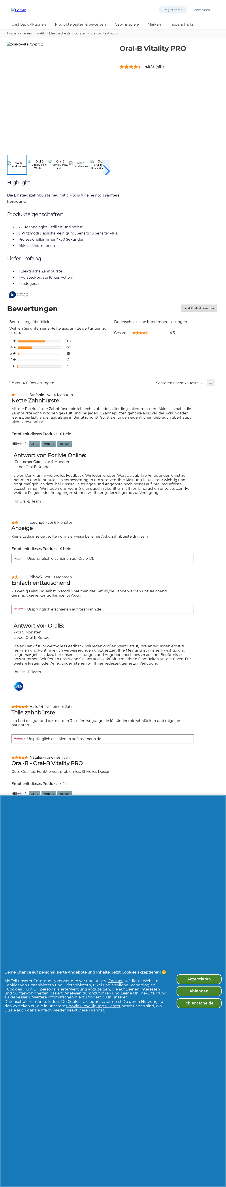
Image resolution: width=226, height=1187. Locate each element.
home (11, 33)
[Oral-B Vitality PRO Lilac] (58, 165)
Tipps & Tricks (182, 24)
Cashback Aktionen (28, 24)
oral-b (40, 33)
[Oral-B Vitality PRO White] (38, 165)
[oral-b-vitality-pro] (79, 165)
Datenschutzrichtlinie (25, 1001)
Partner (115, 981)
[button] (173, 9)
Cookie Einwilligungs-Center (93, 1006)
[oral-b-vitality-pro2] (17, 165)
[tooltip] (20, 295)
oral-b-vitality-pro (104, 33)
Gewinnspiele (127, 24)
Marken (154, 24)
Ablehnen (199, 991)
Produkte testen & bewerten (80, 24)
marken (26, 33)
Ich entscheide (199, 1003)
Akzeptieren (199, 979)
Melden (65, 444)
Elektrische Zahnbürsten (68, 33)
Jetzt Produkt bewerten (200, 309)
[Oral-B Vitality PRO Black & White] (100, 165)
